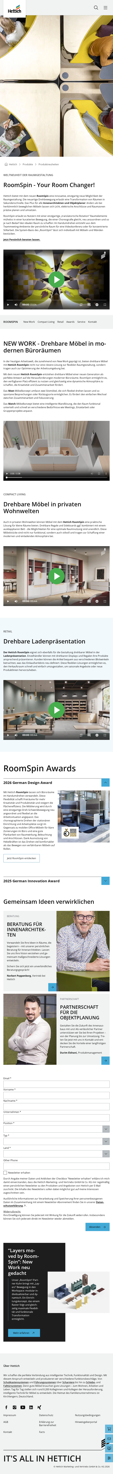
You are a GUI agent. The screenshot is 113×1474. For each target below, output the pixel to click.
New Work (29, 321)
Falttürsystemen (12, 1385)
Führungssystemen (45, 1382)
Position (8, 1123)
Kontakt (92, 321)
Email (7, 1078)
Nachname (10, 1100)
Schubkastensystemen (16, 1382)
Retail (60, 321)
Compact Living (46, 321)
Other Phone (10, 1160)
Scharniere (68, 1382)
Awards (70, 321)
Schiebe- (90, 1382)
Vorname (9, 1089)
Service (81, 321)
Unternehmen (12, 1112)
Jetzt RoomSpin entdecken (21, 858)
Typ (6, 1135)
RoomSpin (10, 322)
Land (7, 1148)
